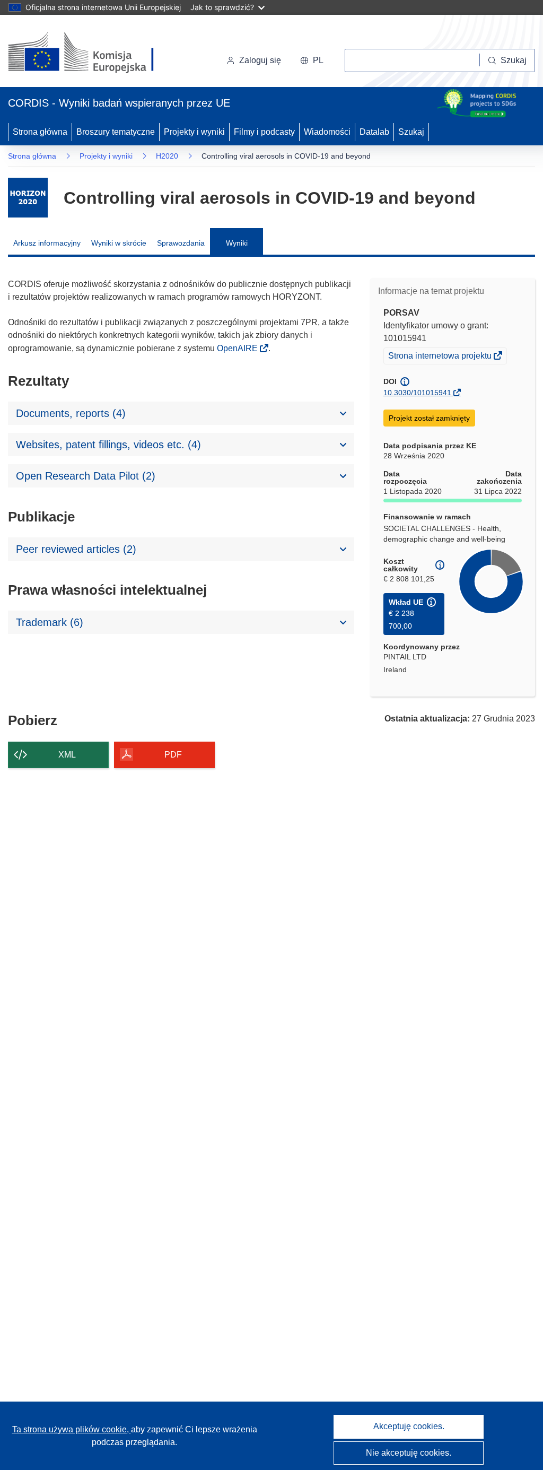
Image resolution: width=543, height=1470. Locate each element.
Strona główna (40, 131)
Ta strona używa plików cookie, (71, 1429)
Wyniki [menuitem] (237, 243)
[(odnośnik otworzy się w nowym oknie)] (93, 53)
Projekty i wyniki (194, 131)
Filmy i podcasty (264, 131)
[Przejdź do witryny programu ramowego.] (28, 198)
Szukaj (411, 131)
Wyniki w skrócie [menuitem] (118, 243)
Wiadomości (327, 131)
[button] (312, 60)
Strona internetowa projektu (441, 357)
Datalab (374, 131)
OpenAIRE (238, 348)
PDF (173, 754)
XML (67, 754)
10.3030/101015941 (417, 392)
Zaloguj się (260, 60)
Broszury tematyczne (115, 131)
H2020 (167, 156)
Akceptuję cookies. (408, 1426)
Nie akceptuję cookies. (408, 1452)
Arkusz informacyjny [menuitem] (47, 243)
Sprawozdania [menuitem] (181, 243)
